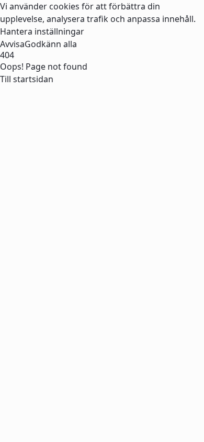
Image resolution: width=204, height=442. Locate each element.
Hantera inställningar (42, 31)
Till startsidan (26, 79)
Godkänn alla (51, 44)
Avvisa (12, 44)
